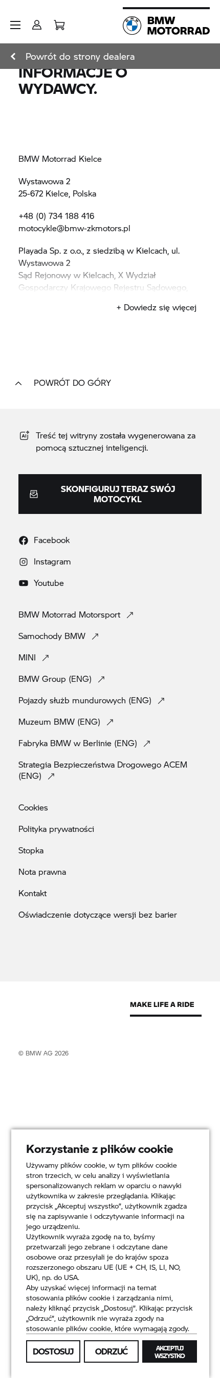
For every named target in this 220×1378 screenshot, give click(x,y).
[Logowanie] (37, 21)
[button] (15, 25)
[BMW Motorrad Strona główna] (166, 25)
